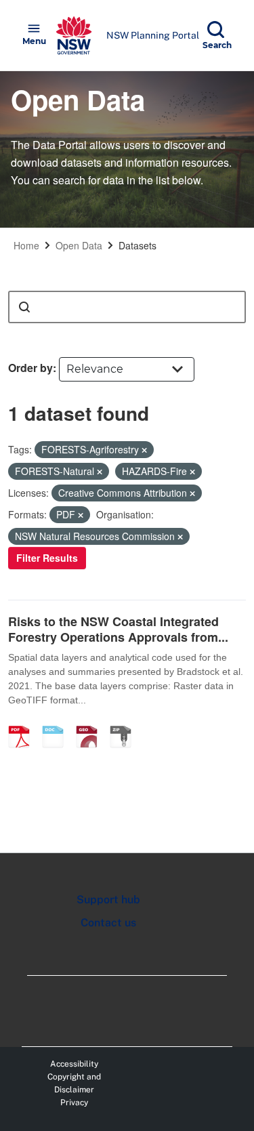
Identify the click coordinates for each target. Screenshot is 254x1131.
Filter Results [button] (47, 557)
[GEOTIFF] (91, 722)
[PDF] (23, 722)
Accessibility (74, 1064)
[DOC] (57, 722)
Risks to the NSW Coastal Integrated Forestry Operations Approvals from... (118, 629)
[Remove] (144, 450)
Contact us (108, 922)
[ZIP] (125, 722)
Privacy (74, 1102)
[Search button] (24, 307)
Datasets (137, 245)
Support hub (108, 899)
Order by (30, 367)
